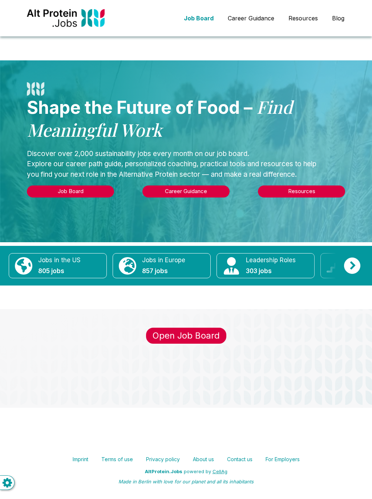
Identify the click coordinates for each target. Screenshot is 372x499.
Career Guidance (251, 18)
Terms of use (117, 459)
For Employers (283, 459)
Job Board (71, 191)
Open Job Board (186, 335)
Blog (338, 18)
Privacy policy (163, 459)
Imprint (80, 459)
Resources (303, 18)
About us (203, 459)
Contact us (239, 459)
